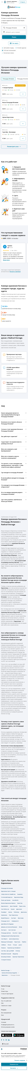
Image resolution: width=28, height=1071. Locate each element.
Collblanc (3, 945)
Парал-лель (22, 906)
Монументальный (6, 953)
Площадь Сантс (5, 921)
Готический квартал (6, 897)
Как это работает (6, 1001)
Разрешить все (14, 1064)
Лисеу (20, 927)
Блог (2, 1015)
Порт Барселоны (13, 915)
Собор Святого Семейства (8, 894)
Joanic (20, 945)
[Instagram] (6, 1040)
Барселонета (4, 906)
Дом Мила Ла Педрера (7, 924)
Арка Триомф (13, 906)
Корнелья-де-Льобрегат (14, 948)
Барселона (5, 975)
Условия (3, 1022)
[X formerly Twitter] (3, 1039)
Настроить (13, 1068)
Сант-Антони (12, 930)
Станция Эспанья (6, 959)
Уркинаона (4, 915)
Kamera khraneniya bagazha (9, 973)
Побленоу (16, 912)
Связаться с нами (6, 1005)
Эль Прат (13, 918)
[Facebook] (1, 1040)
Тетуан (15, 945)
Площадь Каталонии (7, 888)
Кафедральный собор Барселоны (10, 936)
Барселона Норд (18, 897)
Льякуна (3, 948)
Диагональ (24, 912)
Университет (15, 921)
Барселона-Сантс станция (8, 891)
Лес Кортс (4, 930)
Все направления (6, 1013)
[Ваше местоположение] (24, 28)
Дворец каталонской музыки (9, 927)
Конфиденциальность (7, 1024)
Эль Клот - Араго (17, 933)
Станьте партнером (7, 994)
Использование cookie (7, 1027)
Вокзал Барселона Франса (8, 903)
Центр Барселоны (14, 939)
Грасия (12, 909)
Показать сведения (19, 1060)
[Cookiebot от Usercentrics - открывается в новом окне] (20, 1049)
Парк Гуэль (17, 942)
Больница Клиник (6, 956)
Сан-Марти (4, 939)
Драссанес (19, 909)
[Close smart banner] (2, 2)
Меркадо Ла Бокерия (7, 942)
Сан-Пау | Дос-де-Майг (7, 951)
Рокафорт (4, 912)
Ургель (10, 912)
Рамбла (24, 942)
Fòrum (9, 945)
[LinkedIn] (9, 1040)
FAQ (2, 1003)
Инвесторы (4, 991)
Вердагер (15, 953)
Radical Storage (5, 970)
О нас (2, 989)
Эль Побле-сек (5, 909)
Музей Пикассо (5, 918)
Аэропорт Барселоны (18, 956)
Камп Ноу (19, 903)
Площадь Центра (6, 933)
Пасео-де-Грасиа (5, 900)
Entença (18, 951)
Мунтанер (20, 918)
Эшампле (19, 894)
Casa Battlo (15, 900)
